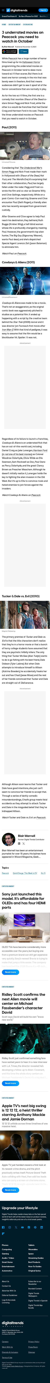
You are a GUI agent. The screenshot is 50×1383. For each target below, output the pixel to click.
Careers (5, 1341)
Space (31, 1253)
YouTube (22, 1227)
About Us (5, 1281)
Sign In (43, 10)
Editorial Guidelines (9, 1295)
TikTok (29, 1227)
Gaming (5, 1253)
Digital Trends (14, 13)
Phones (5, 1245)
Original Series (34, 1270)
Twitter (16, 1227)
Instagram (9, 1227)
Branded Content (35, 1288)
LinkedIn (41, 1227)
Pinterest (35, 1227)
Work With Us (7, 1347)
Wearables (33, 1249)
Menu (3, 10)
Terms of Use (7, 1357)
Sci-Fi (43, 873)
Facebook (3, 1227)
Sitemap (31, 1352)
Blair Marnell (9, 47)
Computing (7, 1249)
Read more (10, 972)
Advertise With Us (9, 1291)
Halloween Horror (31, 62)
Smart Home (7, 1262)
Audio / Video (8, 1258)
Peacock (12, 58)
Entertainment (8, 1266)
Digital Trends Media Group (15, 1366)
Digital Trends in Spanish (38, 1301)
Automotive (7, 1270)
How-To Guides (34, 1266)
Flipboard (3, 1234)
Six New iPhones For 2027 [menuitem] (28, 16)
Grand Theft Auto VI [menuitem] (9, 16)
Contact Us (6, 1286)
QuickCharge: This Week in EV (25, 873)
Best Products (34, 1262)
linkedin (19, 844)
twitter (23, 844)
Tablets (31, 1245)
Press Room (33, 1347)
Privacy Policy (33, 1341)
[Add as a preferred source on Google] (9, 51)
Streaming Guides (36, 1258)
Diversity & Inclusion (10, 1352)
